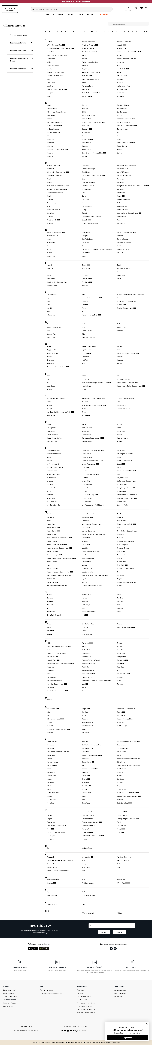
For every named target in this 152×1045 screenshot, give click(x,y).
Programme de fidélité (85, 1006)
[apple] (33, 948)
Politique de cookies (75, 1042)
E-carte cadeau (82, 1000)
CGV (33, 1042)
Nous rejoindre (8, 1006)
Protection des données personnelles (52, 1042)
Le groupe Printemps (10, 996)
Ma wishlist (118, 996)
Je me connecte (120, 990)
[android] (44, 948)
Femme (61, 15)
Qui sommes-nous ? (9, 990)
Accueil (4, 19)
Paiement (80, 990)
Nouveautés (49, 15)
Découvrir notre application (86, 1009)
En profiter (127, 1038)
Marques (90, 15)
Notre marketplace (9, 1003)
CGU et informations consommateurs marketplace (103, 1042)
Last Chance (104, 15)
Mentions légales (8, 993)
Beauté (80, 15)
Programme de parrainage (86, 1003)
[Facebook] (111, 948)
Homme (70, 15)
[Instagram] (115, 948)
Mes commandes (120, 993)
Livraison (80, 993)
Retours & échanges (84, 996)
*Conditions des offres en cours (51, 993)
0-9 (146, 32)
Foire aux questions (46, 990)
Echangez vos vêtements (86, 1012)
